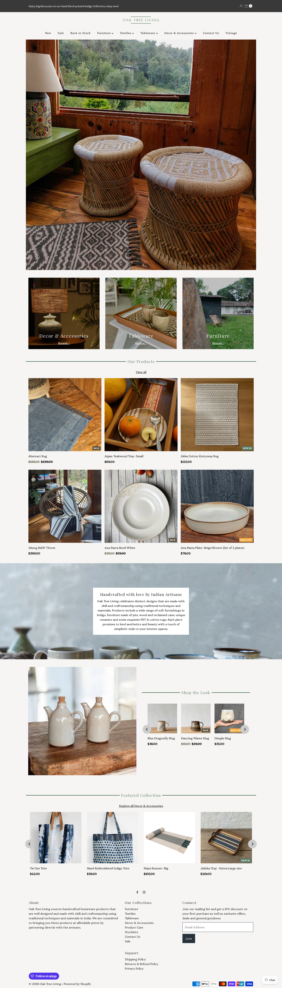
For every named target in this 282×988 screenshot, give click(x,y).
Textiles (126, 33)
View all (141, 372)
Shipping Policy (135, 959)
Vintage (231, 33)
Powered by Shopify (77, 984)
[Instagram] (144, 891)
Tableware (148, 33)
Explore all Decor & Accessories (141, 806)
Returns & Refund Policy (141, 964)
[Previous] (147, 729)
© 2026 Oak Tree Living (45, 984)
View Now (141, 79)
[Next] (244, 729)
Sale (61, 33)
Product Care (134, 927)
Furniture (104, 33)
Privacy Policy (134, 968)
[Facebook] (137, 891)
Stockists (131, 932)
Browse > (64, 343)
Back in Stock (80, 33)
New (48, 33)
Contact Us (211, 33)
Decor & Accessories (179, 33)
